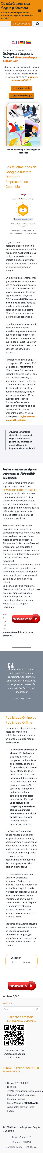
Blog (14, 1137)
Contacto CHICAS (21, 1142)
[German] (22, 42)
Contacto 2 (25, 1137)
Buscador (16, 957)
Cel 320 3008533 (21, 24)
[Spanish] (29, 42)
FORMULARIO (31, 1103)
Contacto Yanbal (14, 1147)
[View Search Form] (37, 24)
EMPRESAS (31, 1147)
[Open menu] (39, 10)
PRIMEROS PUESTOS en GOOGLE (20, 490)
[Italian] (25, 42)
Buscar (26, 962)
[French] (18, 42)
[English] (14, 42)
